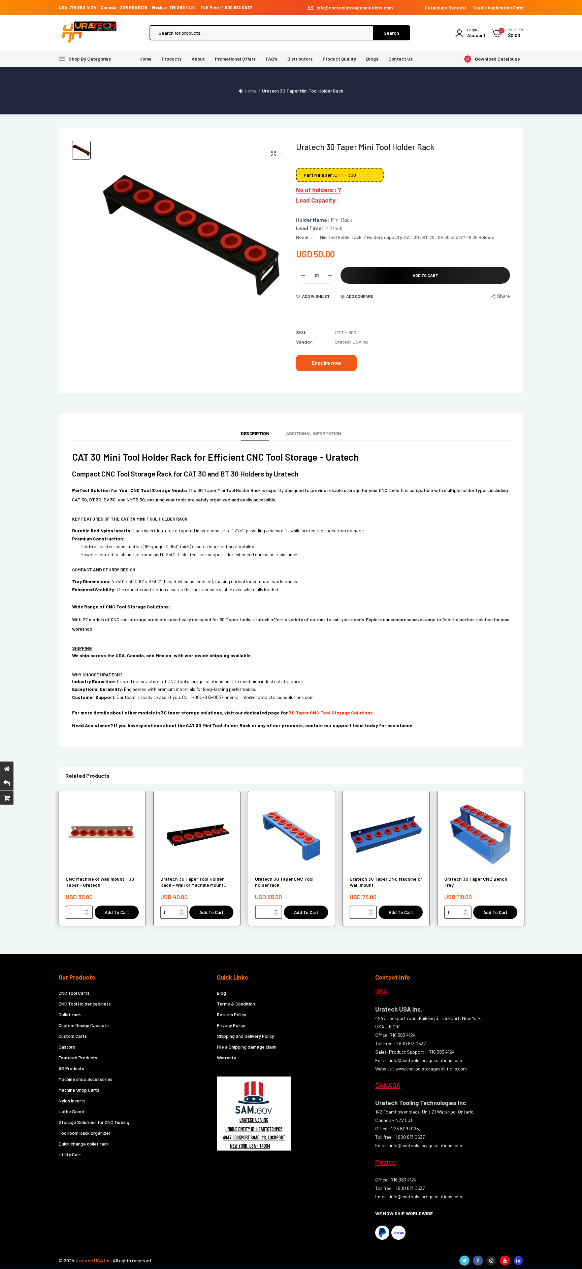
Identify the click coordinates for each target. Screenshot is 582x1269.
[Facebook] (478, 1261)
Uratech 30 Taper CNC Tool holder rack (284, 882)
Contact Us (400, 59)
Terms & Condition (236, 1004)
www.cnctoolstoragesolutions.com (431, 1068)
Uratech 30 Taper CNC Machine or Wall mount (386, 882)
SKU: (301, 332)
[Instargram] (491, 1261)
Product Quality (339, 59)
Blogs (372, 59)
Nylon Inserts (72, 1100)
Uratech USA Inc (93, 1260)
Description (255, 433)
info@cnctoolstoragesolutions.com (355, 7)
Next (523, 862)
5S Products (71, 1068)
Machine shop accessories (85, 1079)
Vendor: (305, 342)
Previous (58, 862)
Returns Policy (231, 1014)
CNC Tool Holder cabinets (85, 1004)
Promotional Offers (235, 59)
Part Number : (318, 175)
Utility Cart (70, 1154)
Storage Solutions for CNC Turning (94, 1122)
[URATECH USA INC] (91, 33)
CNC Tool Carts (74, 993)
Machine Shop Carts (79, 1090)
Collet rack (70, 1014)
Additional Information (313, 433)
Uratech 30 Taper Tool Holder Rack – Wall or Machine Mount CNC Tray (192, 882)
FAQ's (271, 59)
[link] (133, 809)
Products (172, 59)
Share (503, 296)
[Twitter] (464, 1261)
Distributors (300, 59)
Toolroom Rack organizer (84, 1133)
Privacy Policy (231, 1025)
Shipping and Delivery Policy (245, 1036)
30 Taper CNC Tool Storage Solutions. (331, 712)
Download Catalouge (497, 59)
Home (145, 59)
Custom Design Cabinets (84, 1025)
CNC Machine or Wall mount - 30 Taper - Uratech (100, 882)
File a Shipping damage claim (247, 1047)
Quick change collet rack (84, 1144)
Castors (67, 1047)
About (198, 59)
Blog (221, 993)
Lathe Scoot (72, 1111)
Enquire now (326, 363)
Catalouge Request (445, 7)
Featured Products (78, 1057)
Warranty (226, 1057)
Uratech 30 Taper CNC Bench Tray (475, 882)
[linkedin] (518, 1261)
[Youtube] (505, 1261)
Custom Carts (73, 1036)
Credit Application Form (498, 7)
